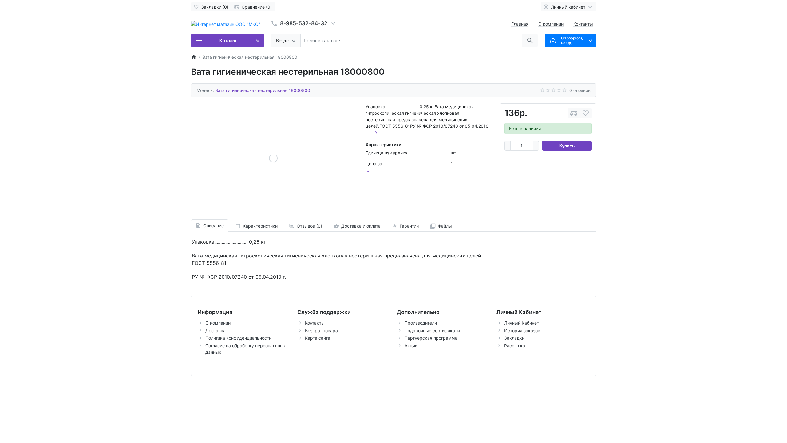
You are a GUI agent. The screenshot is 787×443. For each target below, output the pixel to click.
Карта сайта (317, 338)
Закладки (514, 338)
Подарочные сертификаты (432, 330)
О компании (551, 23)
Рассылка (514, 345)
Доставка (215, 330)
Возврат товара (321, 330)
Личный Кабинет (521, 322)
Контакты (583, 23)
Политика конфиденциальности (238, 338)
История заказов (522, 330)
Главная (519, 23)
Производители (421, 322)
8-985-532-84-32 (303, 23)
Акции (411, 345)
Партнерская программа (431, 338)
